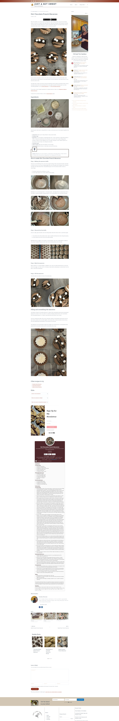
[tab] (48, 658)
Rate (54, 454)
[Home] (31, 11)
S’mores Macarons (45, 86)
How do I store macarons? (36, 393)
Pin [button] (50, 454)
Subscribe (48, 716)
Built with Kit (52, 433)
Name (32, 683)
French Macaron (49, 93)
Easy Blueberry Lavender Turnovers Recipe (80, 93)
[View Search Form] (87, 4)
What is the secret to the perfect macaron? (39, 402)
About (76, 4)
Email (45, 683)
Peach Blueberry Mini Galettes (80, 710)
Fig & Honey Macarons (36, 385)
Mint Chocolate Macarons (55, 86)
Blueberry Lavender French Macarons (82, 1)
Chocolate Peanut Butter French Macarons (37, 651)
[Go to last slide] (33, 647)
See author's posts (43, 604)
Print (46, 454)
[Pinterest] (35, 1)
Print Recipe (54, 19)
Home (71, 4)
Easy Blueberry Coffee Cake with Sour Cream (80, 63)
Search (72, 11)
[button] (48, 451)
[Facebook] (31, 1)
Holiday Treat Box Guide (61, 619)
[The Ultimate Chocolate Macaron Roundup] (37, 616)
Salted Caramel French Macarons (37, 627)
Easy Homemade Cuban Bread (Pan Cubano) (81, 86)
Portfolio (48, 719)
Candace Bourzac (54, 459)
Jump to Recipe (47, 19)
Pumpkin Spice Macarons (36, 384)
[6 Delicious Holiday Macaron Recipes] (50, 616)
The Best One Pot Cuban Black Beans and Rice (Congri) (80, 71)
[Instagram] (33, 1)
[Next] (66, 647)
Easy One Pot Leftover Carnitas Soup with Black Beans (80, 77)
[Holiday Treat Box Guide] (62, 616)
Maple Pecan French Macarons (63, 627)
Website (58, 683)
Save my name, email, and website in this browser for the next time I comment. (45, 686)
